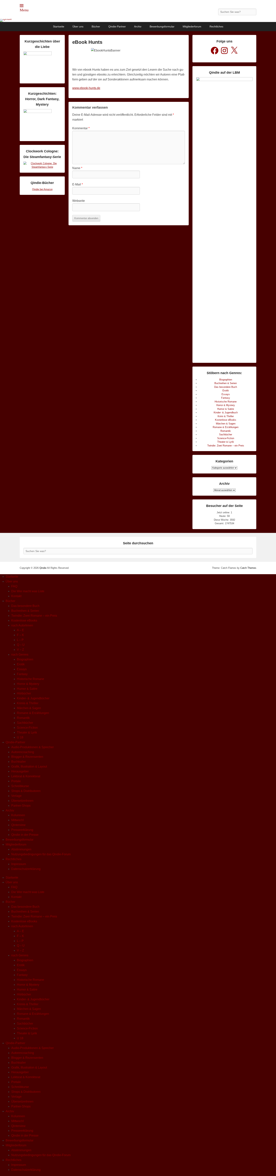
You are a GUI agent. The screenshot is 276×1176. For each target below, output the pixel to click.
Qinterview (18, 825)
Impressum (18, 864)
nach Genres (19, 654)
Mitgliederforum (192, 26)
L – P (20, 639)
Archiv (137, 26)
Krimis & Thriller (27, 703)
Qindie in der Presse (24, 834)
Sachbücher (225, 434)
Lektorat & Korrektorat (25, 776)
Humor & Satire (225, 409)
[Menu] (21, 6)
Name (77, 168)
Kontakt (16, 596)
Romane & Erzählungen (225, 427)
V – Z (20, 649)
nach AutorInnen (22, 625)
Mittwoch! (17, 820)
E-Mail (77, 184)
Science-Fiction (225, 438)
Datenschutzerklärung (26, 868)
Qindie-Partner (117, 26)
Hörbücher (24, 693)
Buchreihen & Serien (225, 383)
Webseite (78, 200)
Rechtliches (216, 26)
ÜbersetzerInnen (22, 800)
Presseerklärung (22, 829)
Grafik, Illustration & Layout (29, 766)
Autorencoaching (22, 752)
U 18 (20, 737)
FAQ (14, 586)
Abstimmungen (21, 849)
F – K (20, 635)
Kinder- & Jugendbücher (33, 698)
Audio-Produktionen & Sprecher (32, 747)
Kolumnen (18, 815)
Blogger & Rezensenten (27, 756)
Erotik (225, 390)
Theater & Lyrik (225, 441)
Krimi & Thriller (226, 416)
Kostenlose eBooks (225, 419)
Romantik (225, 431)
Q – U (21, 644)
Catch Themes (248, 567)
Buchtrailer (18, 761)
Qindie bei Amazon (42, 189)
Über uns (77, 26)
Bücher (96, 26)
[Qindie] (138, 20)
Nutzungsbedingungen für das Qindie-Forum (41, 854)
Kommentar (81, 128)
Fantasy (225, 397)
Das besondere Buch (225, 387)
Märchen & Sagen (225, 423)
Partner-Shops (21, 805)
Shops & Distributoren (26, 791)
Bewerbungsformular (162, 26)
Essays (226, 394)
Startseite (58, 26)
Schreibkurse (20, 786)
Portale (16, 781)
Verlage (16, 795)
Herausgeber (20, 771)
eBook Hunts (87, 42)
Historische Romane (226, 401)
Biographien (225, 379)
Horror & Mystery (225, 405)
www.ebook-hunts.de (86, 88)
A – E (20, 630)
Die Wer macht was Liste (27, 591)
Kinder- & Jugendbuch (226, 412)
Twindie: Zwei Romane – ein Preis (225, 445)
